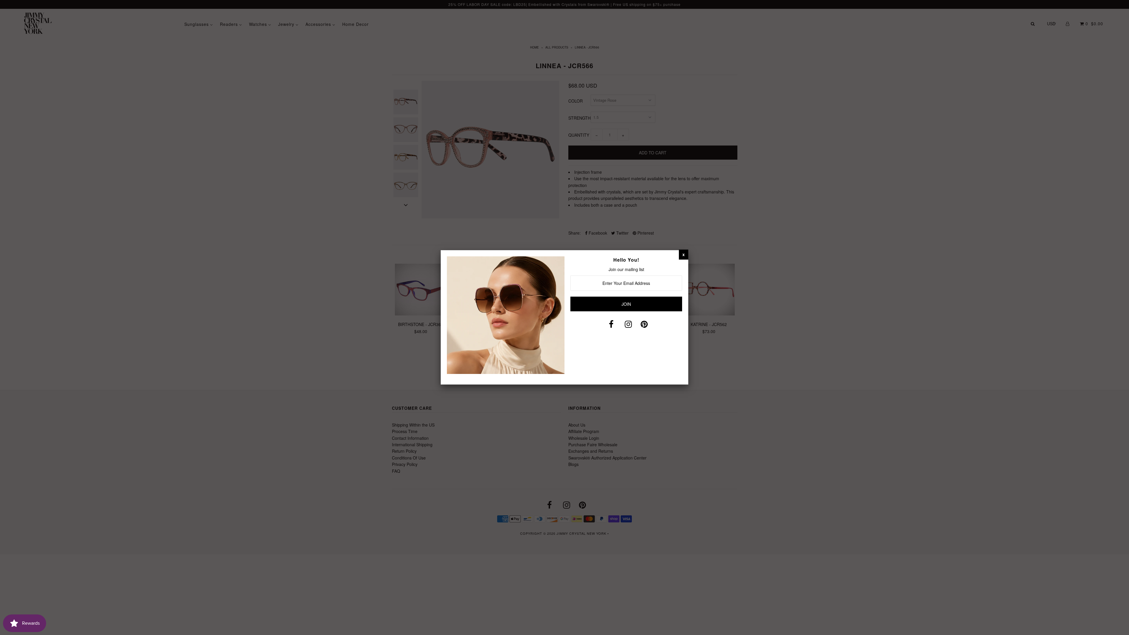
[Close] (683, 254)
